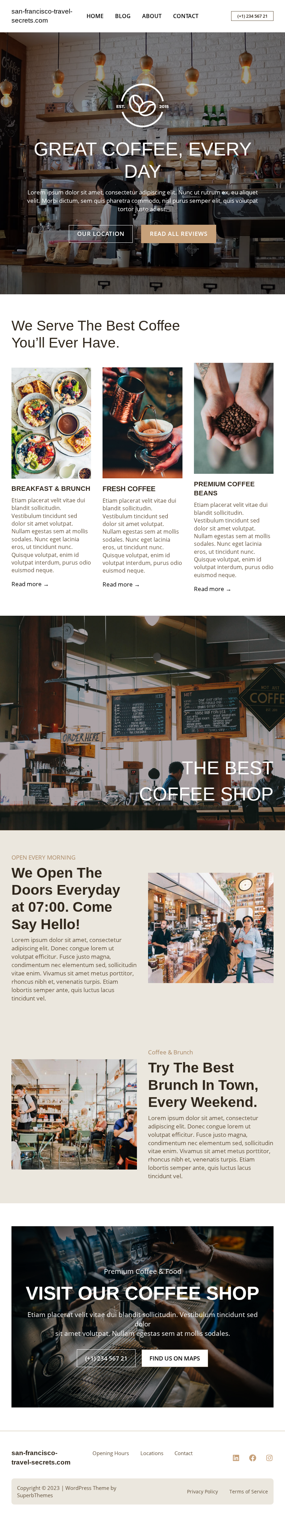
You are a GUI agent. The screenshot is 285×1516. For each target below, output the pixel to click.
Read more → (30, 584)
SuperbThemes (35, 1495)
